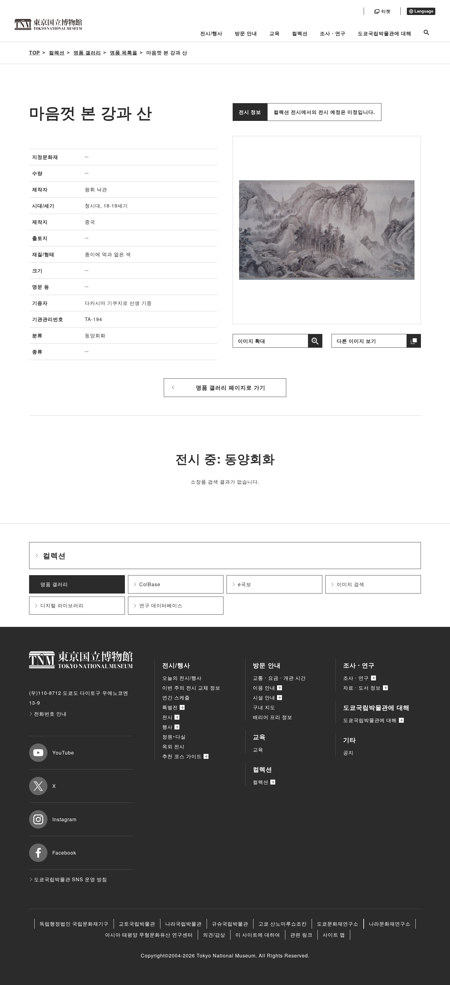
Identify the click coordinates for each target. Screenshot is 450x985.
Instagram (64, 819)
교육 (274, 33)
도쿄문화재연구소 (337, 923)
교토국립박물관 (137, 923)
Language (423, 11)
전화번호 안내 (50, 713)
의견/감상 (214, 934)
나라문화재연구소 (390, 923)
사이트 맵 (334, 934)
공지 (348, 752)
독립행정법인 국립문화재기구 (74, 923)
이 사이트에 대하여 (257, 934)
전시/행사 (211, 33)
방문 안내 (246, 33)
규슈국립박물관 (230, 923)
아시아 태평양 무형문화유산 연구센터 (149, 934)
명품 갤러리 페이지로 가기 (230, 387)
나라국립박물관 (183, 923)
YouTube (63, 752)
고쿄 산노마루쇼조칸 (282, 923)
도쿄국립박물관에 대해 (384, 33)
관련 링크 (301, 934)
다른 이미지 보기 (356, 340)
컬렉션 (300, 33)
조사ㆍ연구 (333, 33)
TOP (34, 52)
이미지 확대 (251, 340)
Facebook (64, 852)
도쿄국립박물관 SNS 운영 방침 (70, 879)
